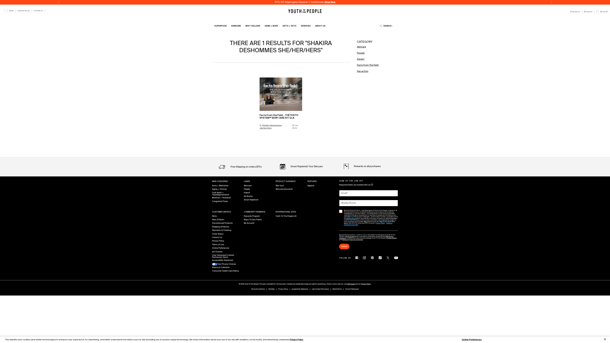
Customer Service (23, 11)
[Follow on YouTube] (396, 258)
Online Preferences (220, 248)
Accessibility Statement (222, 260)
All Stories (248, 196)
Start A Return (218, 220)
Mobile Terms (337, 289)
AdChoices (351, 284)
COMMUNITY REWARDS (254, 212)
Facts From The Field (368, 65)
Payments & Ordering (221, 230)
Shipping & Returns (220, 227)
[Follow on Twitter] (387, 257)
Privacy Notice (391, 238)
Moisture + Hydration (221, 198)
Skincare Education (284, 189)
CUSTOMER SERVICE (221, 212)
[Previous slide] (58, 2)
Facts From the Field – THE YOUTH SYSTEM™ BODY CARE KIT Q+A (279, 116)
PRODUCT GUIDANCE (286, 181)
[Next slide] (551, 2)
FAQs (214, 216)
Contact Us (217, 238)
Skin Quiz (280, 186)
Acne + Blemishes (220, 186)
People (361, 53)
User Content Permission (320, 289)
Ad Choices (217, 252)
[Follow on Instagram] (364, 257)
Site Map (271, 289)
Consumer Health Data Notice (225, 271)
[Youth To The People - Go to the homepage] (305, 11)
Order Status (218, 234)
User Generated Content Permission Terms (223, 256)
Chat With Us (38, 11)
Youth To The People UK (286, 216)
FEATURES (312, 181)
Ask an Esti (362, 71)
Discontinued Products (222, 223)
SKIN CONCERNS (220, 181)
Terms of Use (218, 245)
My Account (249, 223)
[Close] (604, 339)
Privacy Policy (218, 241)
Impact (360, 59)
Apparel (310, 186)
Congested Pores (220, 201)
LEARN (247, 181)
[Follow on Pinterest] (372, 257)
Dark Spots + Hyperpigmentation (220, 194)
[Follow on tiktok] (380, 257)
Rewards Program (252, 216)
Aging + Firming (219, 189)
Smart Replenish (251, 200)
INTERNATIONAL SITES (286, 212)
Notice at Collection (221, 268)
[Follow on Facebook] (357, 257)
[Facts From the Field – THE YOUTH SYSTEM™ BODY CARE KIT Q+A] (281, 94)
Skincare (361, 47)
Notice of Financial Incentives (352, 239)
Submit (344, 247)
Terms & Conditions (258, 289)
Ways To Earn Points (253, 220)
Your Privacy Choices (226, 264)
